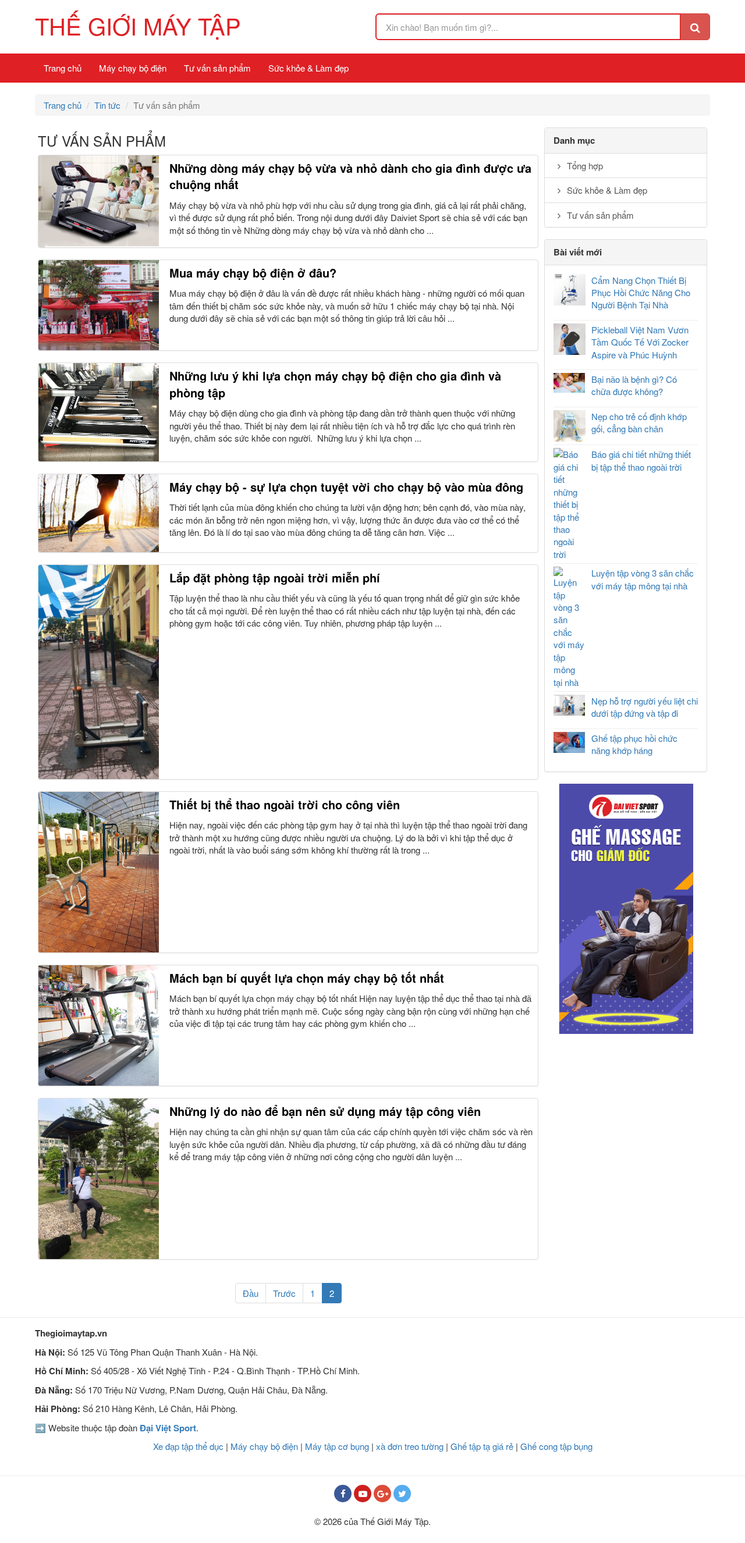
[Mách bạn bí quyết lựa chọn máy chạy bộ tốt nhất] (98, 1025)
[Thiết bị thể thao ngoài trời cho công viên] (98, 872)
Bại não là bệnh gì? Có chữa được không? (634, 385)
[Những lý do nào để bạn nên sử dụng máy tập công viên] (98, 1178)
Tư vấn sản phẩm (217, 68)
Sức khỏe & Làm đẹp (308, 68)
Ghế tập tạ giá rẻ (481, 1446)
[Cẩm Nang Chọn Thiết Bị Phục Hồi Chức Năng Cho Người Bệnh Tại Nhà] (570, 290)
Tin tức (107, 105)
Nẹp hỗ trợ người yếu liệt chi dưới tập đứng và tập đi (644, 707)
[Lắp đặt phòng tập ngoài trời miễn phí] (98, 672)
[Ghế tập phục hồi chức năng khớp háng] (570, 742)
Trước (284, 1293)
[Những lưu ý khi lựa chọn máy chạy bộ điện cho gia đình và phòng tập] (98, 412)
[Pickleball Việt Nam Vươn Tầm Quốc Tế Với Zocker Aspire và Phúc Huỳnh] (570, 339)
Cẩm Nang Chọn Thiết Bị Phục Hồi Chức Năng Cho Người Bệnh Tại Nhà (640, 292)
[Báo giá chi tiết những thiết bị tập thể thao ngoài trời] (570, 504)
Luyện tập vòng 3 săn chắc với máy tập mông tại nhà (642, 579)
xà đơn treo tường (410, 1446)
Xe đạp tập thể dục (188, 1446)
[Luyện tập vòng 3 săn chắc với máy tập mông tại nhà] (570, 627)
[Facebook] (343, 1493)
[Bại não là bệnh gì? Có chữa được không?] (570, 383)
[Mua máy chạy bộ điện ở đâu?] (98, 305)
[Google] (382, 1493)
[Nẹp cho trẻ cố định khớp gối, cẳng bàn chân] (570, 426)
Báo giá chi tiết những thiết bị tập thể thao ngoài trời (641, 460)
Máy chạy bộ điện (132, 68)
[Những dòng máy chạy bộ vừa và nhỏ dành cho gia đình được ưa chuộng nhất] (98, 201)
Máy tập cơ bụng (337, 1446)
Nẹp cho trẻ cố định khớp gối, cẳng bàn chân (639, 422)
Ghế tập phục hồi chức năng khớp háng (634, 744)
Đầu (250, 1293)
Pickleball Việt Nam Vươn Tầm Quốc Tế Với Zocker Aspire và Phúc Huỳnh (640, 342)
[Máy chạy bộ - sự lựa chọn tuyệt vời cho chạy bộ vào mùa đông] (98, 513)
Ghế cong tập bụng (556, 1446)
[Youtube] (362, 1493)
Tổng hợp (584, 165)
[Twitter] (402, 1493)
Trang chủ (62, 68)
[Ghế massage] (625, 909)
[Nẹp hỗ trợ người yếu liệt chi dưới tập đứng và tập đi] (570, 705)
